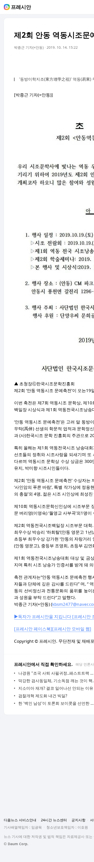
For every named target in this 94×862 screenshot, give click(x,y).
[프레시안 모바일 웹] (71, 629)
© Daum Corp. (16, 844)
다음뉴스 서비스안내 (20, 820)
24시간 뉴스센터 (54, 820)
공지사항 (78, 820)
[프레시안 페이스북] (33, 629)
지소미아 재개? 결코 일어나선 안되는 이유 (55, 688)
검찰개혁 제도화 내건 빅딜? (42, 695)
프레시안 (21, 7)
